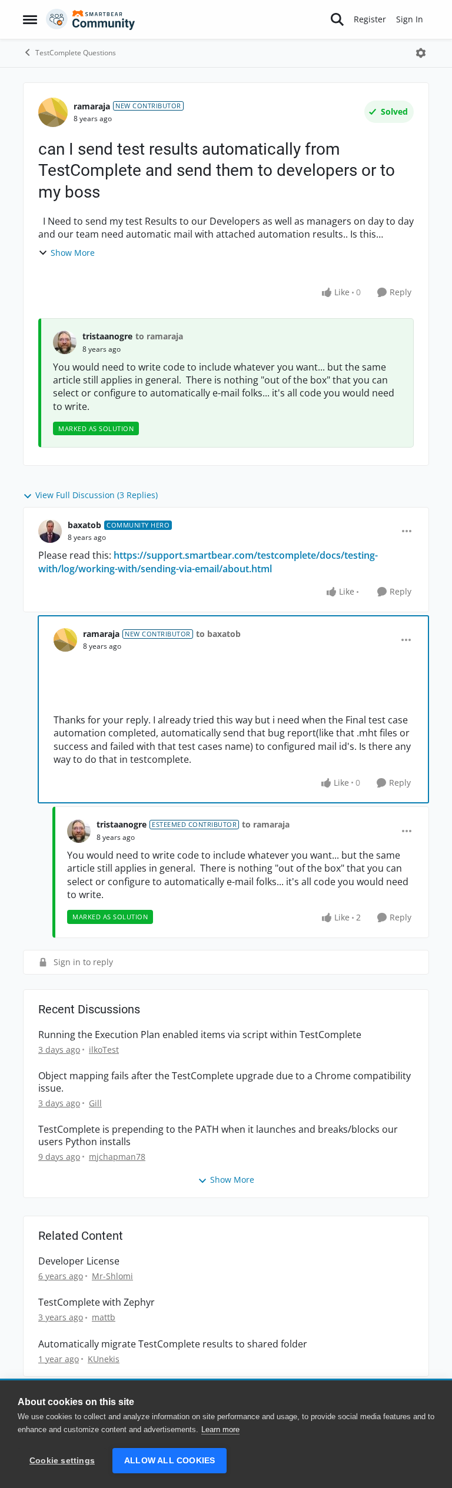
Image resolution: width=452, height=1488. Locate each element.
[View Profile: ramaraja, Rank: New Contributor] (53, 112)
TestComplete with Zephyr (96, 1302)
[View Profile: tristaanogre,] (65, 342)
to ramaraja (159, 336)
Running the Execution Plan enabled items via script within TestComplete (199, 1035)
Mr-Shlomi (112, 1276)
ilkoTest (104, 1049)
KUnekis (103, 1358)
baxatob (84, 525)
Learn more (220, 1429)
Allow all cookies (169, 1460)
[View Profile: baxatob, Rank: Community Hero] (50, 531)
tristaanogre (107, 336)
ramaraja (92, 106)
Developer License (78, 1261)
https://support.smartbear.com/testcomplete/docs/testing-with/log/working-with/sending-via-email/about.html (208, 562)
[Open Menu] (421, 53)
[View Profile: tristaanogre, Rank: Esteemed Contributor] (79, 831)
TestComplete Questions (75, 53)
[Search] (337, 19)
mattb (103, 1317)
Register (370, 19)
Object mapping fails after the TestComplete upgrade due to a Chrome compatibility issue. (224, 1082)
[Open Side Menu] (30, 19)
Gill (95, 1103)
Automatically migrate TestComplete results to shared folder (172, 1344)
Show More (73, 252)
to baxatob (218, 633)
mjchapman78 (117, 1156)
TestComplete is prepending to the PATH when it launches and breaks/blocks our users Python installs (218, 1135)
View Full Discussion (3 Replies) (96, 495)
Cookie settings (62, 1460)
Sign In (409, 19)
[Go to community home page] (90, 19)
